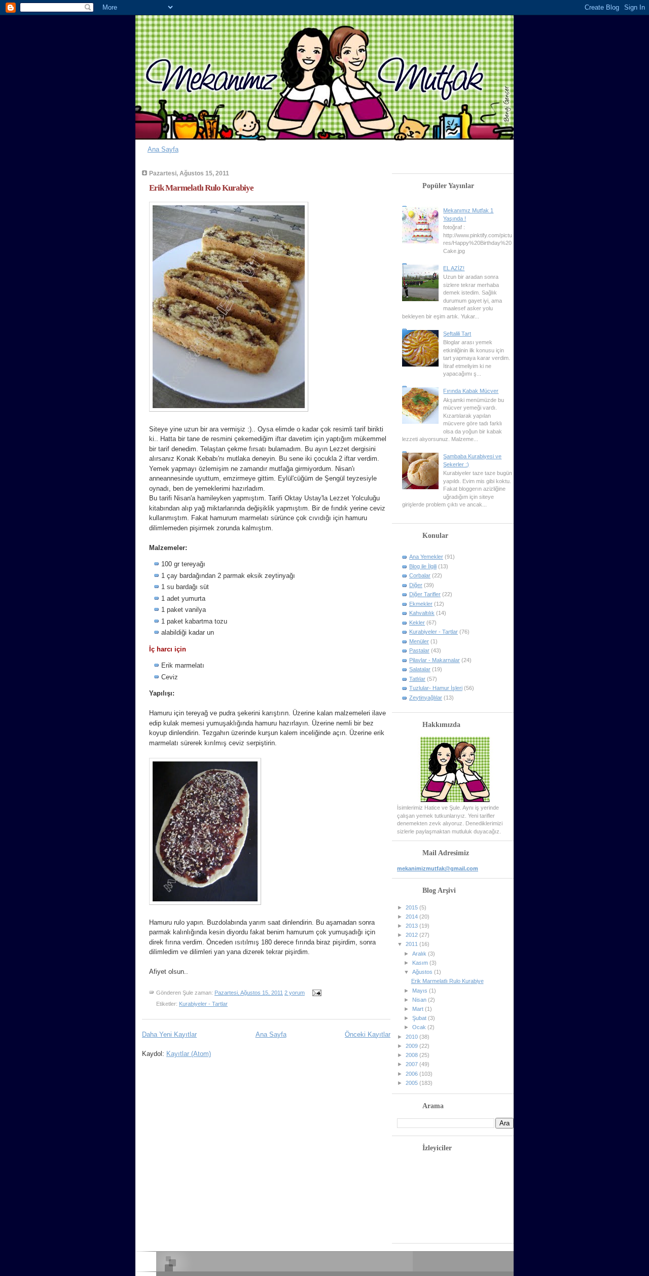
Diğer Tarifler (425, 594)
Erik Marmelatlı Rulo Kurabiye (201, 188)
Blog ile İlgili (423, 566)
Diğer (415, 585)
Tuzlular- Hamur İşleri (435, 688)
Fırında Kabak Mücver (470, 391)
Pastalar (419, 650)
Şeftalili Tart (457, 334)
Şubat (420, 1018)
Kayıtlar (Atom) (188, 1054)
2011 (412, 944)
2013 (412, 926)
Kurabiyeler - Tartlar (203, 1004)
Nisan (420, 1000)
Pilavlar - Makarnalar (434, 660)
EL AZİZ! (453, 268)
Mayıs (420, 991)
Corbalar (419, 575)
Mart (418, 1009)
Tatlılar (417, 679)
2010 (412, 1037)
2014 (412, 917)
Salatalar (419, 669)
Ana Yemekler (426, 557)
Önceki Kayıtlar (367, 1034)
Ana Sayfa (163, 149)
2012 (412, 935)
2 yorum (294, 993)
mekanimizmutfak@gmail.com (437, 868)
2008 (412, 1055)
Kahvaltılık (422, 613)
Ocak (419, 1027)
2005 (412, 1083)
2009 (412, 1046)
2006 (412, 1074)
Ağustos (423, 972)
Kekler (417, 622)
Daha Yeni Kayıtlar (169, 1034)
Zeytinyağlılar (425, 698)
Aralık (420, 954)
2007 (412, 1064)
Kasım (420, 963)
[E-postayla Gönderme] (315, 993)
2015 (412, 907)
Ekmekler (420, 604)
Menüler (419, 641)
